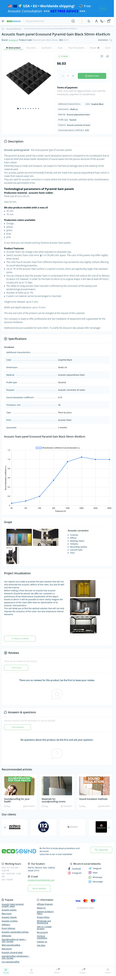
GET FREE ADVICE (65, 11)
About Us (41, 907)
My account (42, 932)
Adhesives (6, 935)
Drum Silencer (8, 928)
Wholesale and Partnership (44, 922)
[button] (18, 107)
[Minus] (63, 76)
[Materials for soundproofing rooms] (57, 784)
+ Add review (16, 666)
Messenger (98, 881)
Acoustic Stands (9, 917)
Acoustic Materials (14, 28)
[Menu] (3, 21)
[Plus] (73, 76)
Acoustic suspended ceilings (15, 932)
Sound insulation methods (93, 797)
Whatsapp (97, 877)
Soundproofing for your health (17, 798)
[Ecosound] (19, 851)
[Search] (73, 21)
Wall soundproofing (11, 945)
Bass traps (7, 913)
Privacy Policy (43, 917)
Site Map (41, 945)
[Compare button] (107, 56)
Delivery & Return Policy (45, 912)
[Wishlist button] (102, 56)
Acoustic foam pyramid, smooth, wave (13, 905)
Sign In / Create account (44, 927)
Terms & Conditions (42, 937)
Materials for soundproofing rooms (53, 798)
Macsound (7, 948)
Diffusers (6, 924)
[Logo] (14, 21)
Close (102, 8)
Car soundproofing (10, 961)
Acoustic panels (9, 909)
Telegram (97, 868)
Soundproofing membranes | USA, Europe (15, 957)
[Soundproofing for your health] (19, 784)
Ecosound (13, 40)
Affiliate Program (45, 904)
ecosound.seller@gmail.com (41, 880)
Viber (95, 872)
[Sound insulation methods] (94, 784)
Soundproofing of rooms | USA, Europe (14, 940)
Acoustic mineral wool (12, 952)
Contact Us (42, 941)
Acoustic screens (10, 921)
